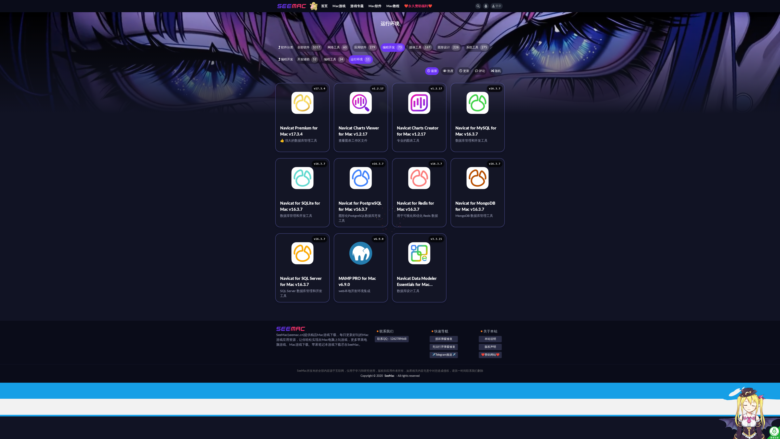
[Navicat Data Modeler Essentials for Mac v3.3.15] (419, 253)
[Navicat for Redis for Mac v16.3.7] (419, 178)
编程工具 (333, 59)
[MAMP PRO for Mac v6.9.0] (361, 253)
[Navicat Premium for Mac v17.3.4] (302, 102)
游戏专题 (357, 6)
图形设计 (448, 47)
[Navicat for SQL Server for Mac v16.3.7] (302, 253)
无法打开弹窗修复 (443, 347)
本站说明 (490, 339)
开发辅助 (306, 59)
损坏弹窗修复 (443, 339)
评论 (481, 71)
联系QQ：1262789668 (391, 339)
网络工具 (337, 47)
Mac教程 (392, 6)
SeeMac (389, 376)
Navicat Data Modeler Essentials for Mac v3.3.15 (417, 285)
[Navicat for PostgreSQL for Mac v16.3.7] (361, 178)
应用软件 (364, 47)
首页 (324, 6)
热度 (449, 71)
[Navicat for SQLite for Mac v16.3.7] (302, 178)
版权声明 (490, 347)
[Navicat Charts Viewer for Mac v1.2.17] (361, 102)
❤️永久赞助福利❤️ (418, 6)
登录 (498, 6)
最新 (433, 71)
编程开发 (392, 47)
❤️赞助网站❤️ (490, 354)
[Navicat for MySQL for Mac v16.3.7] (478, 102)
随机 (497, 71)
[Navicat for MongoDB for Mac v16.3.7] (478, 178)
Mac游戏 (339, 6)
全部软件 (308, 47)
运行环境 (360, 59)
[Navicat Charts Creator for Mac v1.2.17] (419, 102)
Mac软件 (374, 6)
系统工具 (476, 47)
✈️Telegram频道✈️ (444, 354)
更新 (465, 71)
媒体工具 (419, 47)
